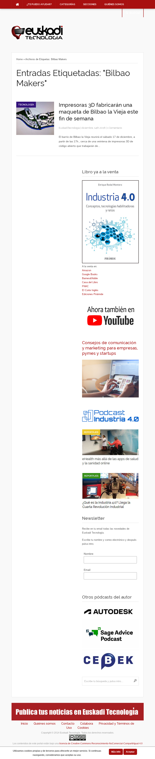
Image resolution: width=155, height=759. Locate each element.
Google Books (90, 274)
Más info (115, 751)
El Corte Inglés (90, 290)
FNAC (85, 286)
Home (19, 59)
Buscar (135, 13)
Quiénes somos (114, 4)
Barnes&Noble (90, 278)
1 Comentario (114, 127)
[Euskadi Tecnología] (37, 38)
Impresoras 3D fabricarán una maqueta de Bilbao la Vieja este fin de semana (98, 112)
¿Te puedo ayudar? (39, 4)
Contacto (67, 723)
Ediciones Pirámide (92, 294)
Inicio (24, 723)
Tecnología (26, 104)
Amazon (86, 270)
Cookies (83, 728)
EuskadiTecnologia (69, 127)
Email (87, 569)
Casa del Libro (90, 282)
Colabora (86, 723)
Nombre (88, 553)
